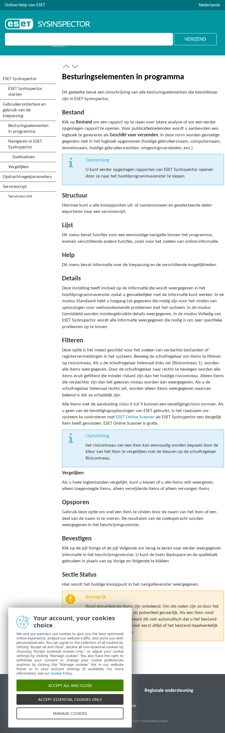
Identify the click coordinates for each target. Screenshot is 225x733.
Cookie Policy (61, 673)
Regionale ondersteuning (169, 690)
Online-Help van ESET (25, 5)
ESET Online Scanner (135, 417)
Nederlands (209, 5)
